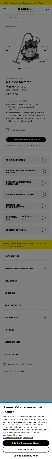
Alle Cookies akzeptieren (26, 443)
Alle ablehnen (26, 449)
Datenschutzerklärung (12, 438)
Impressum (28, 438)
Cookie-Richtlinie (14, 435)
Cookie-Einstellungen (26, 455)
